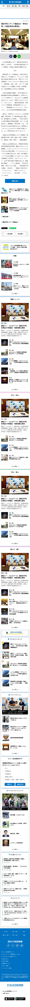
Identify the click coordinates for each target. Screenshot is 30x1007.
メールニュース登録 (6, 968)
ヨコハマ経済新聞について (8, 952)
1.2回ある (8, 771)
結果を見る (20, 784)
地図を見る (15, 181)
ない (6, 768)
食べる (8, 6)
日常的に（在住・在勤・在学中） (15, 779)
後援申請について (6, 963)
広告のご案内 (5, 961)
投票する (9, 784)
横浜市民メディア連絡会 (10, 222)
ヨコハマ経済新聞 (15, 2)
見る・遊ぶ (14, 6)
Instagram (17, 945)
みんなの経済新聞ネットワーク (15, 985)
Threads (22, 945)
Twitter (12, 945)
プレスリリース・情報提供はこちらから (11, 954)
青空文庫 (5, 216)
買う (20, 6)
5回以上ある (8, 776)
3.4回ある (8, 774)
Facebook (8, 945)
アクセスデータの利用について (9, 956)
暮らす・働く (25, 6)
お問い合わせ (5, 958)
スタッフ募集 (5, 965)
